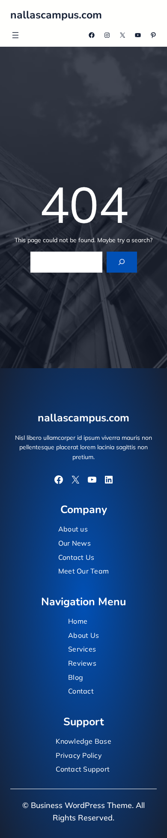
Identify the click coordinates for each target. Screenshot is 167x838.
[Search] (122, 262)
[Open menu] (15, 35)
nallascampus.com (56, 15)
